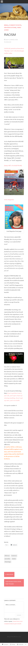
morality (7, 559)
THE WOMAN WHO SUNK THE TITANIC (13, 583)
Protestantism (10, 27)
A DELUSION (9, 574)
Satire (14, 559)
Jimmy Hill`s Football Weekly (13, 165)
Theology (8, 562)
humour (14, 556)
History (7, 556)
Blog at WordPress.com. (14, 637)
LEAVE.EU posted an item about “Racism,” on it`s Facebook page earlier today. (14, 51)
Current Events (15, 25)
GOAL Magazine (9, 200)
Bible (6, 25)
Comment (19, 615)
